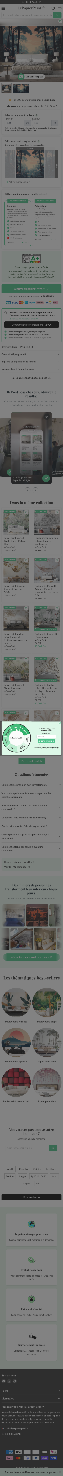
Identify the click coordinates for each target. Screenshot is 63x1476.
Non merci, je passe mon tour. (46, 745)
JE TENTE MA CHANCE (46, 741)
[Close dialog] (60, 723)
